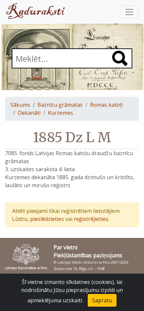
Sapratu (102, 300)
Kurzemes (60, 112)
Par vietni (65, 247)
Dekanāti (29, 112)
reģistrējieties (91, 219)
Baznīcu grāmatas (60, 104)
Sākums (20, 104)
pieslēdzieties (47, 219)
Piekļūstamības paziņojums (88, 255)
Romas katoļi (106, 104)
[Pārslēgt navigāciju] (129, 12)
